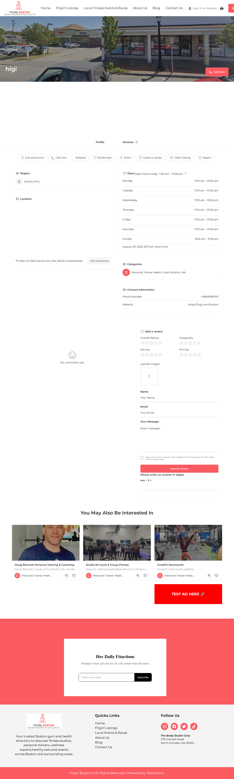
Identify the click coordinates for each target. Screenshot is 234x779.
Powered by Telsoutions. (146, 773)
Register (211, 8)
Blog (156, 8)
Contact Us (174, 8)
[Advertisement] (117, 109)
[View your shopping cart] (222, 8)
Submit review (179, 468)
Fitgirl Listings (67, 8)
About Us (140, 8)
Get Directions (99, 261)
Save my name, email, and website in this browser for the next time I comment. (180, 458)
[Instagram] (164, 726)
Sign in (197, 8)
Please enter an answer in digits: (162, 474)
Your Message (149, 421)
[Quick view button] (67, 576)
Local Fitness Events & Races (105, 8)
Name (144, 391)
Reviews (130, 142)
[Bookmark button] (74, 576)
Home (45, 8)
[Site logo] (20, 7)
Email (144, 406)
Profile (100, 142)
